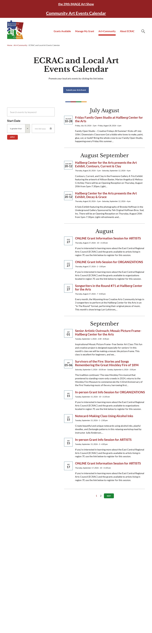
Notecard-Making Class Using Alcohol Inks (104, 416)
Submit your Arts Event (76, 90)
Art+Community (20, 45)
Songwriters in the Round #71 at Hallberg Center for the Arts (108, 287)
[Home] (15, 29)
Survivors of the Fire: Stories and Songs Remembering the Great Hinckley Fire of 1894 (107, 363)
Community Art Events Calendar (76, 13)
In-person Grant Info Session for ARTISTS (103, 440)
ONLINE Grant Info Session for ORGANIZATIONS (109, 262)
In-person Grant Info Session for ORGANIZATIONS (110, 392)
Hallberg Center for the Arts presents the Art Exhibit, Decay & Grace (106, 195)
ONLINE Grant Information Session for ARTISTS (108, 238)
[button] (143, 31)
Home (9, 45)
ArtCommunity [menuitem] (107, 31)
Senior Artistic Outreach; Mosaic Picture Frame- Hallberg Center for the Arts (108, 332)
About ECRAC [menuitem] (127, 31)
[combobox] (18, 128)
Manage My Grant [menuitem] (84, 31)
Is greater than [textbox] (16, 128)
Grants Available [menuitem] (62, 31)
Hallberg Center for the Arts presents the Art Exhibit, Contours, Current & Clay (106, 164)
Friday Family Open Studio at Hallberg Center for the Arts (109, 119)
